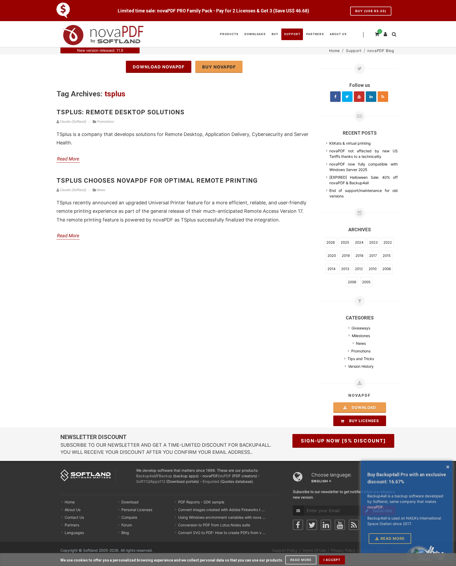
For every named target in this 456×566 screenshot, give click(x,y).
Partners (72, 525)
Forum (126, 525)
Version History (361, 366)
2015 (387, 255)
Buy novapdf (219, 66)
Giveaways (361, 328)
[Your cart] (376, 33)
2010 (373, 269)
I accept (332, 560)
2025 (345, 242)
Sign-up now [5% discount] (343, 441)
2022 (387, 242)
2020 (331, 255)
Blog (125, 532)
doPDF (225, 476)
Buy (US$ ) (370, 11)
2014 (331, 269)
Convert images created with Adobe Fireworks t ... (221, 509)
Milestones (361, 335)
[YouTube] (340, 525)
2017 (373, 255)
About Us (72, 509)
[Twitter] (347, 96)
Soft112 (142, 481)
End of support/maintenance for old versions (363, 193)
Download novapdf (158, 66)
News (361, 343)
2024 (359, 242)
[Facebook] (335, 96)
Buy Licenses (362, 420)
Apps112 (157, 481)
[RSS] (383, 96)
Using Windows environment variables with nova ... (221, 517)
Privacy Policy (343, 550)
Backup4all (145, 476)
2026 (330, 242)
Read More (68, 159)
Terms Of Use (314, 550)
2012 (359, 269)
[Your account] (385, 32)
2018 (359, 255)
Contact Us (74, 517)
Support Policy (284, 550)
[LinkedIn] (326, 525)
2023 (373, 242)
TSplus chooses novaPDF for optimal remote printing (157, 180)
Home (70, 502)
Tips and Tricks (361, 358)
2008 (386, 269)
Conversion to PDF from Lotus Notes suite (214, 525)
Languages (74, 532)
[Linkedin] (371, 96)
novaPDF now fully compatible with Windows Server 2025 (363, 167)
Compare (129, 517)
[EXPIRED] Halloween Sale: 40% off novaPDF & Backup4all (363, 180)
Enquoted (211, 481)
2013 (345, 269)
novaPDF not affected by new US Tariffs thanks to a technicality (363, 154)
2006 (352, 282)
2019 (346, 255)
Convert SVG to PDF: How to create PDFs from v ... (222, 532)
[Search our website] (394, 33)
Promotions (360, 351)
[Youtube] (359, 96)
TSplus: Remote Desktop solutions (120, 112)
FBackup (164, 476)
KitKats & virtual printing (350, 143)
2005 (366, 282)
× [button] (448, 466)
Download (362, 407)
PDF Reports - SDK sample (201, 502)
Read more (300, 560)
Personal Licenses (136, 509)
